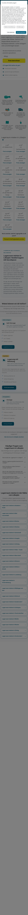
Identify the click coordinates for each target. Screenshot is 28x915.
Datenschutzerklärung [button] (10, 27)
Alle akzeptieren (21, 32)
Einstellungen (20, 27)
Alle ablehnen (10, 32)
